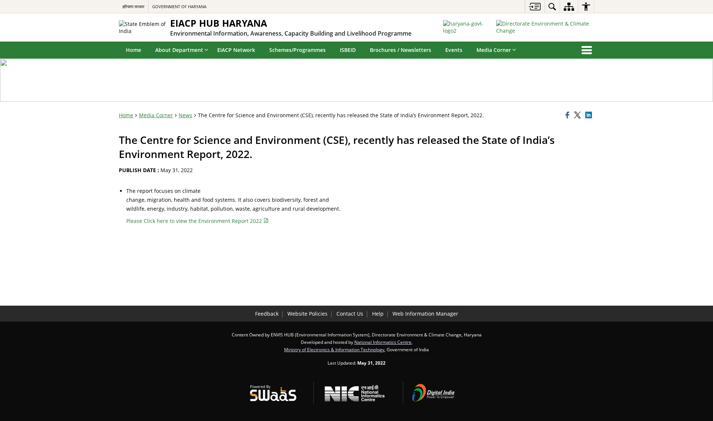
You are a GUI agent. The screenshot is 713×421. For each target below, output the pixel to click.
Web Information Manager (425, 313)
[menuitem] (552, 6)
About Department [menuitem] (179, 49)
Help (378, 313)
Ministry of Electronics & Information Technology (334, 349)
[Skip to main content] (534, 6)
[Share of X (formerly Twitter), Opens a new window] (578, 115)
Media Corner (156, 115)
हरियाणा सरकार (133, 6)
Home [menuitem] (133, 49)
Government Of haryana (179, 6)
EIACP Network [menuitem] (236, 49)
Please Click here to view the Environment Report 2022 (194, 220)
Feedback (267, 313)
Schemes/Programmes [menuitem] (297, 49)
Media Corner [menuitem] (493, 49)
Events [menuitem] (453, 49)
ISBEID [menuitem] (348, 49)
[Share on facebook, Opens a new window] (568, 115)
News (185, 115)
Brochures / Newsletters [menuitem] (400, 49)
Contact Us (349, 313)
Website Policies (307, 313)
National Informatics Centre (382, 342)
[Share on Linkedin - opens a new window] (589, 115)
